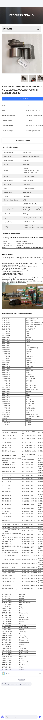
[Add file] (2, 717)
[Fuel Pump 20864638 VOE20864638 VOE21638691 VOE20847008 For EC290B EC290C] (22, 53)
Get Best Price (23, 99)
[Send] (40, 717)
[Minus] (40, 673)
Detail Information (23, 140)
